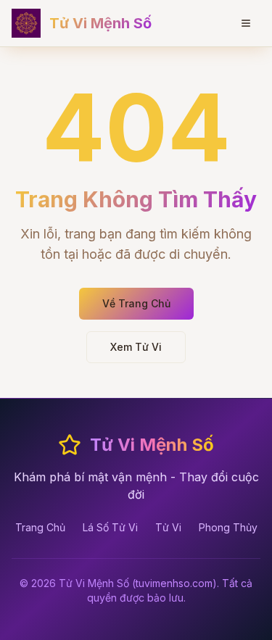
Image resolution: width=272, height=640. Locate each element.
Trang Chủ (40, 527)
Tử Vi (168, 527)
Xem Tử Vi (136, 347)
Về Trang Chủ (136, 303)
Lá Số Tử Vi (110, 527)
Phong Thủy (228, 527)
